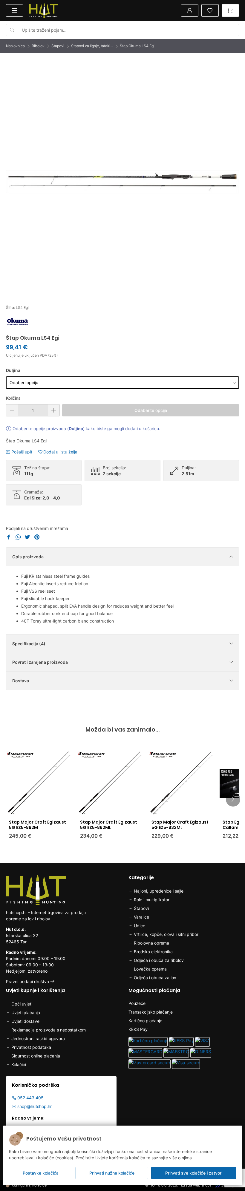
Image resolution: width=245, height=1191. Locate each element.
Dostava (20, 680)
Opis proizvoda (28, 556)
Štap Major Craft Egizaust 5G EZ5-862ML (108, 824)
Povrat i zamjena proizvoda (40, 662)
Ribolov (38, 46)
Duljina (13, 370)
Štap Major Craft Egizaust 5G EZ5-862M (37, 824)
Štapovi (57, 46)
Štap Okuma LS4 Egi (137, 46)
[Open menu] (14, 10)
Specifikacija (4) (28, 643)
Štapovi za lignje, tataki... (92, 46)
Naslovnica (15, 46)
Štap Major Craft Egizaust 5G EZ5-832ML (180, 824)
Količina (13, 398)
